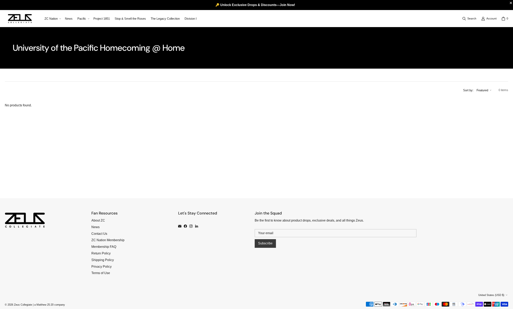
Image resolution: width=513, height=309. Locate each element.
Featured (482, 90)
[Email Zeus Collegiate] (180, 226)
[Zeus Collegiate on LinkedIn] (196, 226)
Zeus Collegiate (23, 304)
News (95, 227)
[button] (52, 18)
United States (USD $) (491, 295)
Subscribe (265, 243)
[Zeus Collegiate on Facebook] (185, 226)
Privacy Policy (101, 266)
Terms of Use (100, 273)
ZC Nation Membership (107, 240)
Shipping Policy (102, 260)
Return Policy (101, 253)
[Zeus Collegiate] (20, 18)
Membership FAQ (103, 246)
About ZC (98, 220)
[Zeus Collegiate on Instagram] (191, 226)
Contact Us (99, 233)
